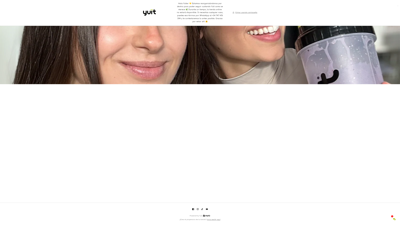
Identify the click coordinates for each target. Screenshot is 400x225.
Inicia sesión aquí (213, 219)
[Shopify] (206, 216)
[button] (244, 12)
